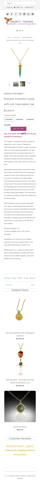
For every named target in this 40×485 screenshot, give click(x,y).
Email (33, 278)
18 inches (19, 119)
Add (27, 278)
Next (32, 285)
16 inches (8, 119)
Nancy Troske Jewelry (18, 476)
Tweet (8, 278)
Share (15, 278)
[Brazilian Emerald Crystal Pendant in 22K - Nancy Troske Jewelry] (20, 64)
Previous (9, 285)
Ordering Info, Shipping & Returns (20, 450)
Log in (9, 7)
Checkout (29, 7)
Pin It (21, 278)
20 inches (30, 119)
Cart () (19, 7)
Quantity (7, 125)
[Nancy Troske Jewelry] (20, 22)
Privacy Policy (20, 454)
